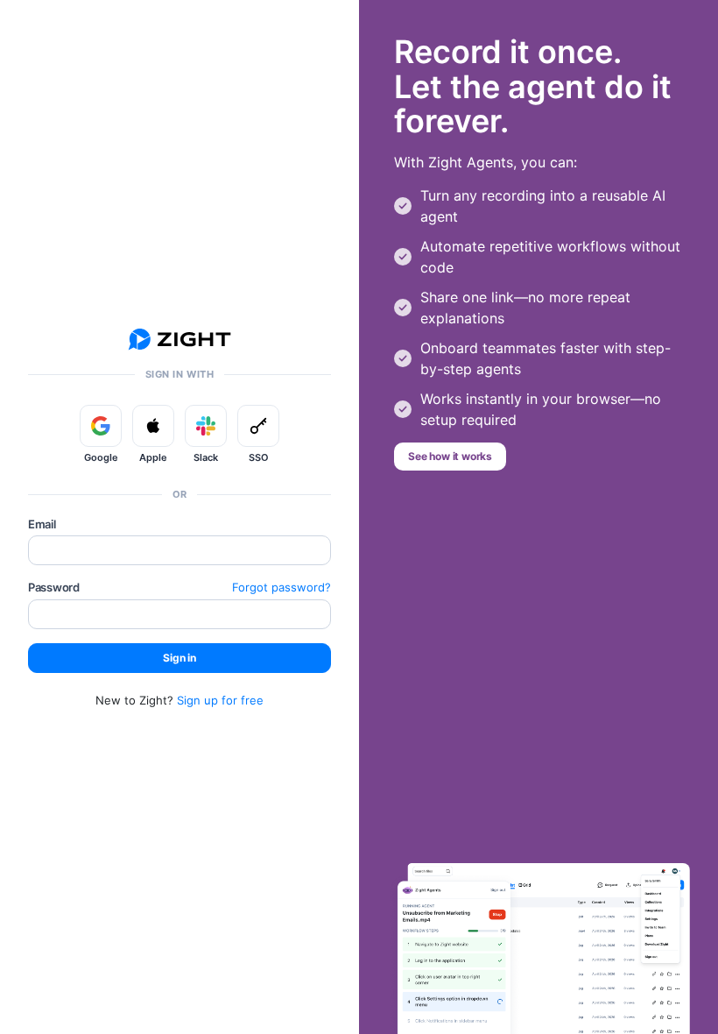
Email (42, 524)
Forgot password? (281, 587)
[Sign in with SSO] (258, 426)
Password (54, 587)
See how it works (450, 456)
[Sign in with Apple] (153, 426)
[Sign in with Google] (101, 426)
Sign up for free (220, 700)
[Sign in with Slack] (206, 426)
